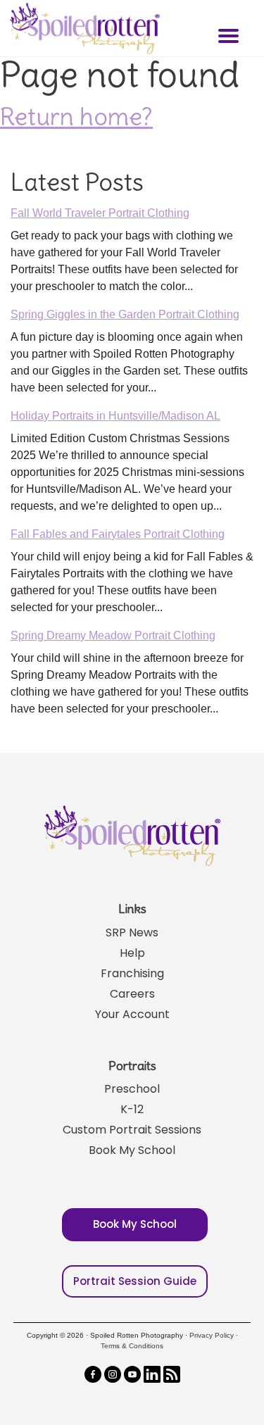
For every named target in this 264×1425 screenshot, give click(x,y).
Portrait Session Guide (134, 1281)
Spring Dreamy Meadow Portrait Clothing (113, 635)
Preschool (132, 1089)
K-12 (132, 1109)
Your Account (132, 1014)
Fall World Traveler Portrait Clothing (100, 213)
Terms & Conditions (132, 1346)
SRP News (132, 932)
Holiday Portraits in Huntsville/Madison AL (115, 416)
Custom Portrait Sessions (132, 1130)
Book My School (132, 1150)
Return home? (76, 116)
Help (132, 953)
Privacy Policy (211, 1335)
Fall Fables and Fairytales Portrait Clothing (118, 534)
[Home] (83, 28)
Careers (132, 994)
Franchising (132, 973)
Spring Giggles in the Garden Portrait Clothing (125, 314)
